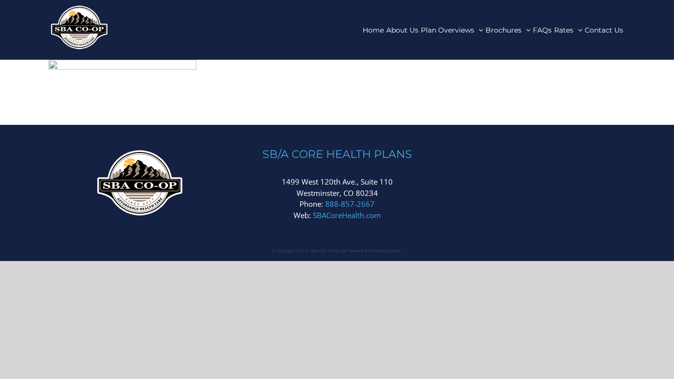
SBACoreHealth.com (347, 215)
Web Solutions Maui (383, 250)
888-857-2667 (349, 204)
